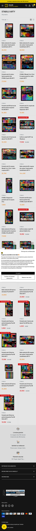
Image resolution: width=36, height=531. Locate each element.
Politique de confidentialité (28, 251)
